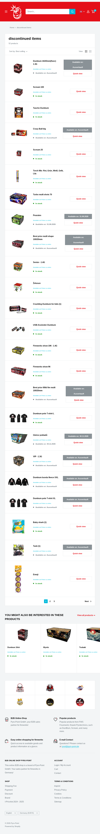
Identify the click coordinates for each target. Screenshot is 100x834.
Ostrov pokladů (40, 435)
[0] (93, 11)
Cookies (57, 794)
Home (12, 27)
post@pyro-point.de (70, 746)
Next (87, 601)
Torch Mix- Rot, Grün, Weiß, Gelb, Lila (48, 172)
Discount (9, 794)
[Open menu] (6, 12)
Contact (57, 773)
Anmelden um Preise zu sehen (42, 69)
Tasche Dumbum (41, 108)
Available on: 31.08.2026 (78, 216)
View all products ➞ (86, 615)
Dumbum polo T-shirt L (43, 413)
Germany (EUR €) (27, 813)
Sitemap (57, 802)
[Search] (72, 11)
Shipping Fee (11, 786)
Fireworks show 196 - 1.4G (45, 346)
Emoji (35, 574)
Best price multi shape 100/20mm (43, 237)
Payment (9, 790)
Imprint (57, 786)
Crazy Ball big (39, 129)
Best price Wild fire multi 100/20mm (44, 389)
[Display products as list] (86, 51)
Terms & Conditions (62, 798)
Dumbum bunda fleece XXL (45, 477)
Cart (56, 769)
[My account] (88, 11)
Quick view (77, 74)
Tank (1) (36, 546)
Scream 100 (38, 87)
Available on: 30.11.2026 (78, 436)
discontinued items (24, 27)
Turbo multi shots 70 (42, 194)
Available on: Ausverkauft (77, 64)
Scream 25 (38, 150)
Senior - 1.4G (39, 262)
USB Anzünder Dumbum (44, 325)
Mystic (46, 647)
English (9, 813)
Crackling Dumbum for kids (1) (47, 304)
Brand (7, 798)
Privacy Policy (60, 790)
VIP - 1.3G (37, 456)
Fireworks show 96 (41, 367)
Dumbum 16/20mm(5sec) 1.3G (44, 62)
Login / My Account (62, 765)
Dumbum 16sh (13, 647)
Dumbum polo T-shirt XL (44, 498)
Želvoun (37, 283)
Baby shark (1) (39, 522)
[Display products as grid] (90, 51)
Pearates (37, 215)
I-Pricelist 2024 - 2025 (14, 802)
